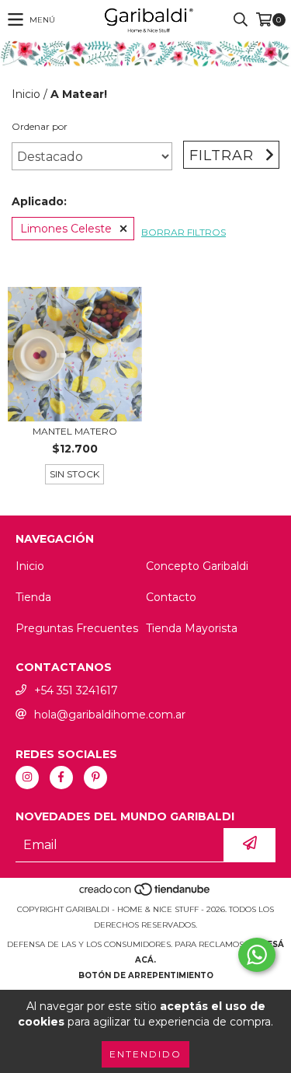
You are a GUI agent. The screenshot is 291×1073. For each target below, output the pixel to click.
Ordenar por (40, 126)
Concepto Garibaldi (197, 566)
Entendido (145, 1054)
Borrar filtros (183, 232)
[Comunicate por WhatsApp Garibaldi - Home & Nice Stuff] (256, 955)
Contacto (171, 597)
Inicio (26, 94)
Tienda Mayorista (191, 628)
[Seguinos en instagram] (27, 777)
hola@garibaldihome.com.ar (109, 715)
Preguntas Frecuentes (77, 628)
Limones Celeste (66, 229)
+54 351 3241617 (76, 690)
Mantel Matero (75, 431)
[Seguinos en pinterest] (95, 777)
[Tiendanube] (145, 894)
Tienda (33, 597)
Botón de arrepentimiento (145, 975)
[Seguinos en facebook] (61, 777)
